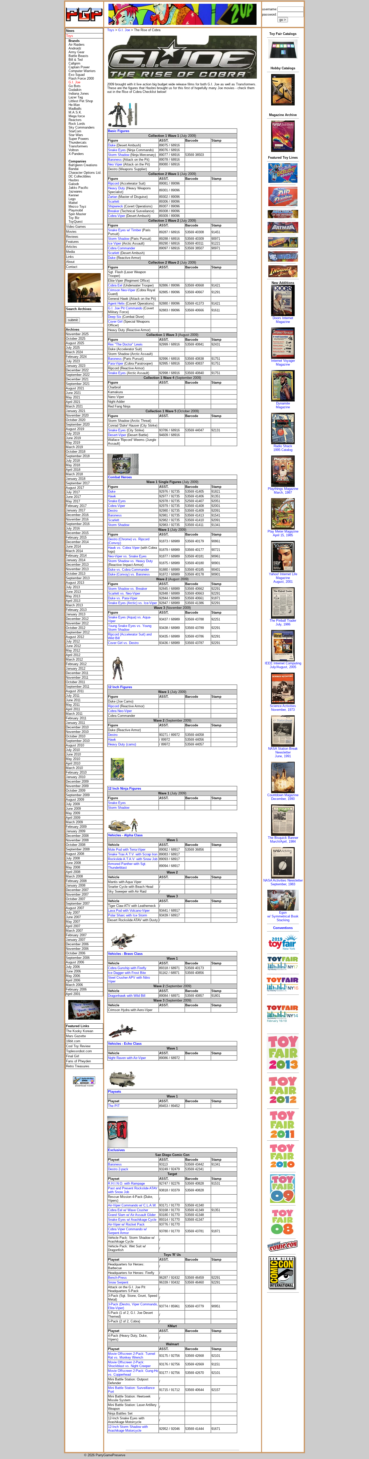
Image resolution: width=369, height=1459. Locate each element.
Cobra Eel (115, 285)
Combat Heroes (120, 477)
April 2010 (73, 763)
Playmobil (76, 210)
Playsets (114, 1091)
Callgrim (74, 63)
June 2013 (73, 592)
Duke (111, 145)
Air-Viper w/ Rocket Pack (126, 1224)
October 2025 (75, 338)
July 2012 (73, 641)
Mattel (73, 203)
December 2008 (77, 836)
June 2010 (73, 754)
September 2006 (78, 958)
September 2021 (78, 384)
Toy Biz (74, 218)
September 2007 (78, 903)
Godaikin (75, 90)
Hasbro (74, 180)
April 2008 (73, 872)
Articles (71, 247)
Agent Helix (116, 303)
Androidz (75, 48)
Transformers (78, 146)
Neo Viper (115, 164)
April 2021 (73, 402)
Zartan (112, 197)
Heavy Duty (116, 188)
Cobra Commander (121, 248)
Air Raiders (77, 44)
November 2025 (77, 334)
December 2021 (77, 379)
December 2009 (77, 781)
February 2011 (76, 718)
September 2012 (78, 632)
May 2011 (73, 705)
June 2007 (73, 917)
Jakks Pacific (78, 188)
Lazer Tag (76, 97)
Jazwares (75, 191)
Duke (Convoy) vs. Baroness (129, 574)
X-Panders (76, 154)
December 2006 (77, 944)
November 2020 (77, 415)
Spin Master (77, 214)
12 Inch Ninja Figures (124, 788)
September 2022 (78, 375)
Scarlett (113, 201)
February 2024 (76, 357)
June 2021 (73, 393)
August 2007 (75, 908)
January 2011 (75, 723)
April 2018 (73, 470)
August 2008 (75, 854)
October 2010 (75, 736)
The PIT (114, 1106)
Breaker (113, 211)
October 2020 (75, 420)
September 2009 (78, 795)
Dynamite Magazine (283, 405)
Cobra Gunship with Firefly (127, 968)
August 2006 (75, 962)
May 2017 (73, 501)
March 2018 (74, 474)
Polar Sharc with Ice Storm (127, 915)
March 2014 (74, 551)
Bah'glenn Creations (83, 165)
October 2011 (75, 682)
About (70, 262)
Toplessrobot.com (79, 1051)
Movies (71, 232)
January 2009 (75, 831)
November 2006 (77, 949)
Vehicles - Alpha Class (125, 835)
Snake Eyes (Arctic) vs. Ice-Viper (132, 603)
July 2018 (73, 460)
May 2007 (73, 921)
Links (70, 257)
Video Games (76, 226)
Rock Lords (77, 124)
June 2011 (73, 700)
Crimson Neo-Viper (121, 290)
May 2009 (73, 813)
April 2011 (73, 709)
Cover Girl (115, 321)
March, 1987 (283, 492)
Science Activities (283, 706)
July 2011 (73, 695)
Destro (112, 510)
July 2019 (73, 433)
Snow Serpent (118, 1282)
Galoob (74, 184)
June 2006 (73, 971)
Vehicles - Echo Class (125, 1043)
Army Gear (76, 52)
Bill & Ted (76, 60)
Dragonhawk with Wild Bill (126, 996)
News (70, 31)
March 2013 (74, 605)
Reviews (72, 237)
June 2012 (73, 646)
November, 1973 (283, 710)
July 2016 (73, 528)
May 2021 (73, 397)
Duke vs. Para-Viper (122, 598)
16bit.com (73, 1041)
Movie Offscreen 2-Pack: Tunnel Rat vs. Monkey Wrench (131, 1355)
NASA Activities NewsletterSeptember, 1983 (283, 882)
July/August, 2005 (283, 667)
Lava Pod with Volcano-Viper (129, 910)
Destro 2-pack (118, 1169)
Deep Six (114, 317)
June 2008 (73, 863)
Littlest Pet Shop (81, 101)
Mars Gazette (76, 1036)
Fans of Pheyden (78, 1061)
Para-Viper (115, 363)
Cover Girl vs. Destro (123, 643)
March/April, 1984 (283, 841)
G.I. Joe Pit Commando (125, 308)
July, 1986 (283, 624)
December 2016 (77, 515)
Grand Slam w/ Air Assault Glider (132, 1215)
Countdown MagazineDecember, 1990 (282, 797)
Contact (71, 267)
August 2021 (75, 388)
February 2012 (76, 664)
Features (72, 242)
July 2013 (73, 587)
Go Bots (75, 86)
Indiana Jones (79, 93)
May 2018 (73, 465)
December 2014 (77, 542)
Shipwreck (115, 206)
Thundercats (78, 142)
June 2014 (73, 546)
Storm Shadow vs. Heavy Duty (130, 561)
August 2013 (75, 583)
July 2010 (73, 750)
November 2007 (77, 894)
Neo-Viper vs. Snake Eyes (127, 556)
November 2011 (77, 677)
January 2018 (75, 479)
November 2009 (77, 786)
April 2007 (73, 926)
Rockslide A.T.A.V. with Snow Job (132, 859)
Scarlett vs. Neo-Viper (124, 593)
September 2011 (77, 686)
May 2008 (73, 867)
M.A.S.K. (75, 112)
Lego (72, 199)
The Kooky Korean (79, 1031)
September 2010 (78, 741)
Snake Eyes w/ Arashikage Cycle (132, 1219)
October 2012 (75, 628)
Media (70, 252)
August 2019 (75, 429)
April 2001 (73, 994)
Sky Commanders (82, 127)
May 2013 (73, 596)
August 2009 (75, 799)
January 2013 (75, 614)
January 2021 (75, 411)
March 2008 (74, 876)
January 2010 (75, 777)
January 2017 (75, 510)
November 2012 (77, 623)
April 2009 (73, 818)
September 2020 (78, 424)
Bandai (74, 169)
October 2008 (75, 845)
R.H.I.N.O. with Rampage (126, 1183)
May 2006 (73, 976)
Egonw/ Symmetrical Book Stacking (282, 916)
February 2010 (76, 772)
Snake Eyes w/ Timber (124, 230)
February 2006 (76, 989)
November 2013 (77, 569)
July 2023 (73, 361)
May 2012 (73, 650)
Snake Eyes (117, 150)
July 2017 (73, 492)
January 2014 (75, 560)
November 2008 (77, 840)
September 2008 (78, 849)
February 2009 (76, 827)
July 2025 (73, 347)
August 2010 (75, 745)
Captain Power (79, 67)
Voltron (74, 150)
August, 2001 (283, 581)
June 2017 (73, 497)
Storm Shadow (118, 155)
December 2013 (77, 564)
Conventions (283, 928)
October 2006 (75, 953)
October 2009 (75, 790)
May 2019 (73, 442)
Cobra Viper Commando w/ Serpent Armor (127, 1231)
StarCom (75, 131)
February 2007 (76, 935)
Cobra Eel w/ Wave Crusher (128, 1210)
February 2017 (76, 506)
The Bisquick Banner (283, 838)
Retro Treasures (77, 1066)
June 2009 (73, 808)
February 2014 (76, 555)
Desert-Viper (117, 435)
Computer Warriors (82, 71)
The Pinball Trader (283, 620)
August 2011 (75, 691)
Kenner (74, 195)
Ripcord (113, 183)
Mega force (77, 116)
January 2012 (75, 668)
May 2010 (73, 759)
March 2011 (74, 714)
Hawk (112, 496)
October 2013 (75, 573)
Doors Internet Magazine (283, 320)
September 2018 (78, 456)
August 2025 (75, 343)
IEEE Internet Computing (283, 663)
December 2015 (77, 533)
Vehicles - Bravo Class (125, 954)
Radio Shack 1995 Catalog (282, 448)
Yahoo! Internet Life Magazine (283, 576)
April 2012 (73, 655)
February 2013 (76, 610)
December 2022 (77, 370)
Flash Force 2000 (81, 78)
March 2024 (74, 352)
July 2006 (73, 967)
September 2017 (78, 483)
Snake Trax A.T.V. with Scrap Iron (132, 854)
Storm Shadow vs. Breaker (127, 589)
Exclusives (116, 1150)
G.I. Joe (124, 30)
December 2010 (77, 727)
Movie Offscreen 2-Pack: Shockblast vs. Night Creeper (129, 1364)
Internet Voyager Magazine (283, 362)
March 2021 (74, 406)
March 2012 (74, 659)
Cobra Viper (116, 216)
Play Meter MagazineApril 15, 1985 (283, 533)
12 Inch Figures (120, 687)
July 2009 (73, 804)
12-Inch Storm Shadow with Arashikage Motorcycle (128, 1428)
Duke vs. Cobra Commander (128, 569)
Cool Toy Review (78, 1046)
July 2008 (73, 858)
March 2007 (74, 930)
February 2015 (76, 537)
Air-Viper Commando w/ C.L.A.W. (132, 1205)
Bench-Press (117, 1277)
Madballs (75, 108)
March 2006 (74, 985)
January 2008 (75, 885)
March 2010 (74, 768)
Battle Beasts (78, 56)
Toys (110, 30)
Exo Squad (77, 75)
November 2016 (77, 519)
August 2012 (75, 637)
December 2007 (77, 890)
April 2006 (73, 980)
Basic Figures (118, 131)
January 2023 (75, 366)
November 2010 (77, 732)
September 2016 (78, 524)
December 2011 (77, 673)
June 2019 (73, 438)
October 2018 (75, 451)
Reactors (75, 120)
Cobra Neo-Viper (120, 711)
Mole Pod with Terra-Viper (126, 849)
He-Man (74, 105)
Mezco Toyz (77, 206)
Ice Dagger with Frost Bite (127, 973)
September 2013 (78, 578)
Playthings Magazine (283, 489)
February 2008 (76, 881)
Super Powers (79, 139)
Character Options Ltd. (85, 172)
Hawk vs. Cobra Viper (124, 548)
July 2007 (73, 912)
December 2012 (77, 619)
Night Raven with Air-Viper (127, 1058)
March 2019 (74, 447)
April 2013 (73, 601)
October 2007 (75, 899)
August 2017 (75, 488)
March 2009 (74, 822)
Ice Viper (114, 243)
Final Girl (72, 1056)
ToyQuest (76, 221)
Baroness (115, 159)
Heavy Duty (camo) (122, 744)
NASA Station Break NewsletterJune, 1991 (283, 752)
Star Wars (76, 135)
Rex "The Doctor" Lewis (125, 344)
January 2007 (75, 940)
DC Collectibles (80, 176)
